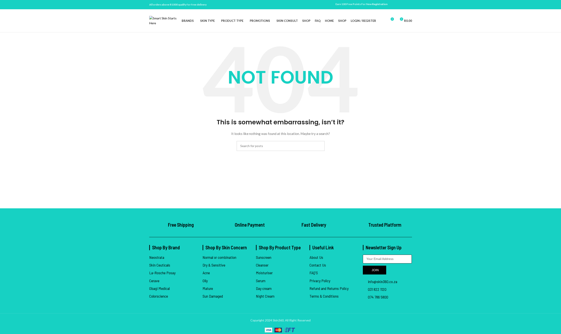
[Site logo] (163, 20)
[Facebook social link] (404, 5)
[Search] (382, 20)
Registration (373, 4)
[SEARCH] (320, 146)
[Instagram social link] (409, 5)
